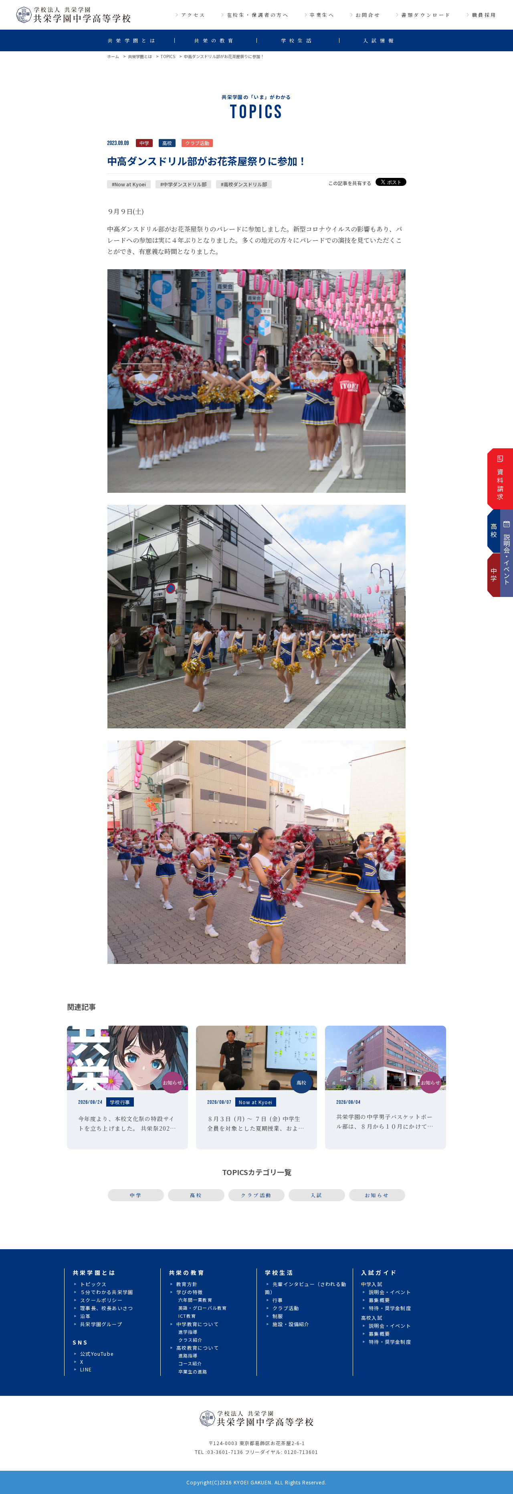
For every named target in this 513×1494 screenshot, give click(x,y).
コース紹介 (190, 1363)
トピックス (93, 1283)
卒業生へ (322, 14)
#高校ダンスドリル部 (244, 184)
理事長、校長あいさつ (106, 1307)
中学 (136, 1195)
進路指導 (188, 1355)
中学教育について (197, 1324)
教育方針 (187, 1283)
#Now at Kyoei (129, 184)
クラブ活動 (256, 1195)
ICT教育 (187, 1316)
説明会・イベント (390, 1291)
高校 (196, 1195)
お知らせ (377, 1195)
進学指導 (188, 1332)
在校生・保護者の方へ (258, 14)
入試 (317, 1195)
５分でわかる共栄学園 (106, 1291)
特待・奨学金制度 (390, 1307)
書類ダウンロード (426, 14)
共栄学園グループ (101, 1324)
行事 (278, 1299)
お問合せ (367, 14)
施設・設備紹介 (291, 1324)
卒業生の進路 (193, 1371)
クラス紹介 (190, 1340)
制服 (278, 1316)
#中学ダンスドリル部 (183, 184)
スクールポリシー (101, 1299)
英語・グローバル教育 (202, 1307)
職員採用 (484, 14)
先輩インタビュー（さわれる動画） (305, 1287)
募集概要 (379, 1299)
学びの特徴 (189, 1291)
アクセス (193, 14)
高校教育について (197, 1347)
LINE (86, 1369)
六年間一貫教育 (195, 1299)
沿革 (85, 1316)
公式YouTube (96, 1353)
